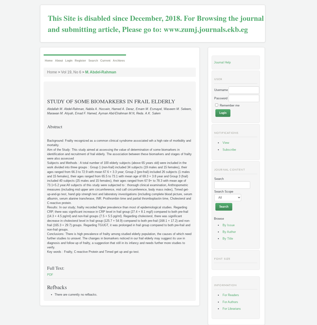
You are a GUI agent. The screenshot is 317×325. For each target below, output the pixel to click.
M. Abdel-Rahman (100, 72)
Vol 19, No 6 (71, 72)
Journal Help (222, 62)
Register (80, 60)
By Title (228, 238)
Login (68, 60)
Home (49, 60)
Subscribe (229, 149)
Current (105, 60)
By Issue (229, 225)
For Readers (231, 295)
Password (220, 98)
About (59, 60)
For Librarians (232, 308)
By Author (229, 232)
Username (221, 90)
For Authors (230, 302)
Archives (119, 60)
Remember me (229, 105)
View (226, 142)
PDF (50, 274)
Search (93, 60)
